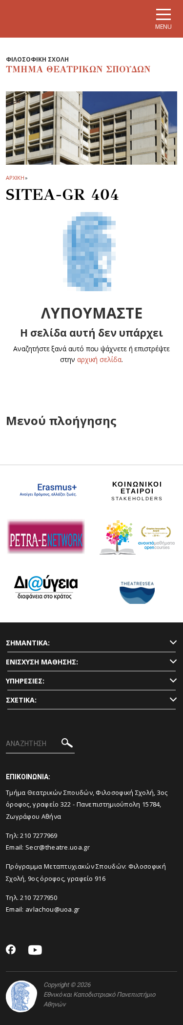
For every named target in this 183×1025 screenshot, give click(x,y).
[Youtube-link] (35, 950)
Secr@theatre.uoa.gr (57, 847)
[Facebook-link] (11, 950)
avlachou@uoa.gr (52, 909)
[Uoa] (21, 996)
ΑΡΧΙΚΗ (15, 177)
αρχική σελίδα (99, 359)
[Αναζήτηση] (67, 744)
